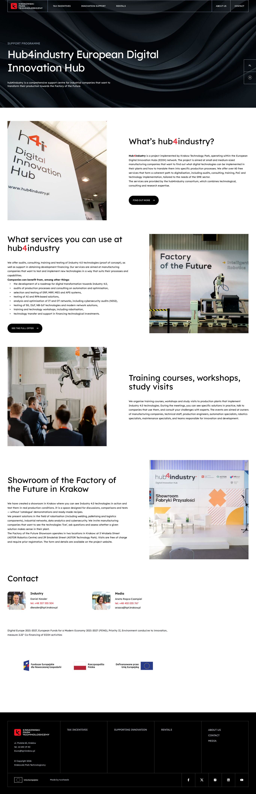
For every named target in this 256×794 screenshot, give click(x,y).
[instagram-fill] (215, 779)
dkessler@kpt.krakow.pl (44, 607)
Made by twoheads (59, 780)
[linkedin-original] (228, 779)
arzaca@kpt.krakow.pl (128, 607)
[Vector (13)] (201, 779)
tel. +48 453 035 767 (126, 603)
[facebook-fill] (188, 779)
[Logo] (33, 732)
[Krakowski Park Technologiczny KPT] (28, 6)
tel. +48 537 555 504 (42, 603)
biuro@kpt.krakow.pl (24, 751)
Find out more (141, 200)
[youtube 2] (241, 779)
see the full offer (23, 328)
